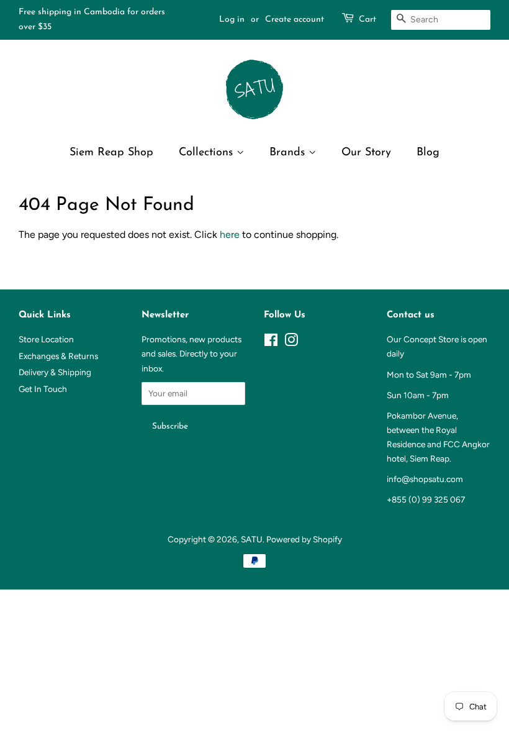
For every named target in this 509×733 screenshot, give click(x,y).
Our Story (366, 152)
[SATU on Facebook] (271, 342)
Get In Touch (43, 389)
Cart (367, 19)
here (230, 234)
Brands (289, 152)
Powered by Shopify (304, 539)
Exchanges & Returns (58, 356)
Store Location (46, 339)
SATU (252, 539)
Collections (207, 152)
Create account (294, 19)
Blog (428, 152)
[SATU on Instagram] (291, 342)
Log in (232, 19)
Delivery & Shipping (55, 372)
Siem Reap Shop (111, 152)
